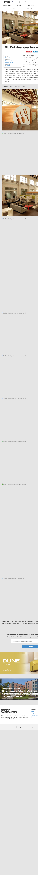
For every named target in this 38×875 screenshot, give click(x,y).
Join (28, 9)
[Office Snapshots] (6, 2)
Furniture (8, 65)
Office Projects (7, 5)
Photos (19, 5)
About (32, 711)
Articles (15, 9)
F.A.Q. (32, 713)
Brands (5, 9)
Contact (33, 717)
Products (30, 5)
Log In (33, 9)
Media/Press (34, 715)
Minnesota (16, 61)
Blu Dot (7, 57)
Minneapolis (8, 61)
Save (30, 51)
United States (9, 62)
